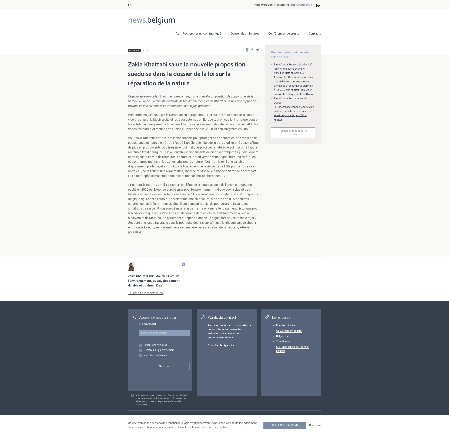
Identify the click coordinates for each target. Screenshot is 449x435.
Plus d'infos (220, 427)
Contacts (315, 33)
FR (129, 4)
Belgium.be (282, 336)
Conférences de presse (284, 33)
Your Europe (283, 341)
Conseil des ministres (244, 33)
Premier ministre (285, 325)
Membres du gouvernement (158, 350)
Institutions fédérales (155, 355)
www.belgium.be (304, 5)
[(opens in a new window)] (251, 49)
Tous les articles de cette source (293, 132)
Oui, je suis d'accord (285, 425)
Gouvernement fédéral (289, 330)
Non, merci (315, 425)
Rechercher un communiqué (201, 33)
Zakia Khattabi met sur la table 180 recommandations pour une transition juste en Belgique (293, 68)
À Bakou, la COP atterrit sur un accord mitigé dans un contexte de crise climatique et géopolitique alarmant (294, 81)
